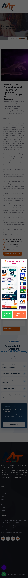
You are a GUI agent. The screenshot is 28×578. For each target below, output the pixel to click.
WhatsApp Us (7, 314)
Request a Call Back (19, 314)
